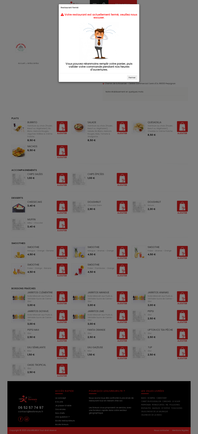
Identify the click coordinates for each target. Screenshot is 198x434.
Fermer (132, 77)
